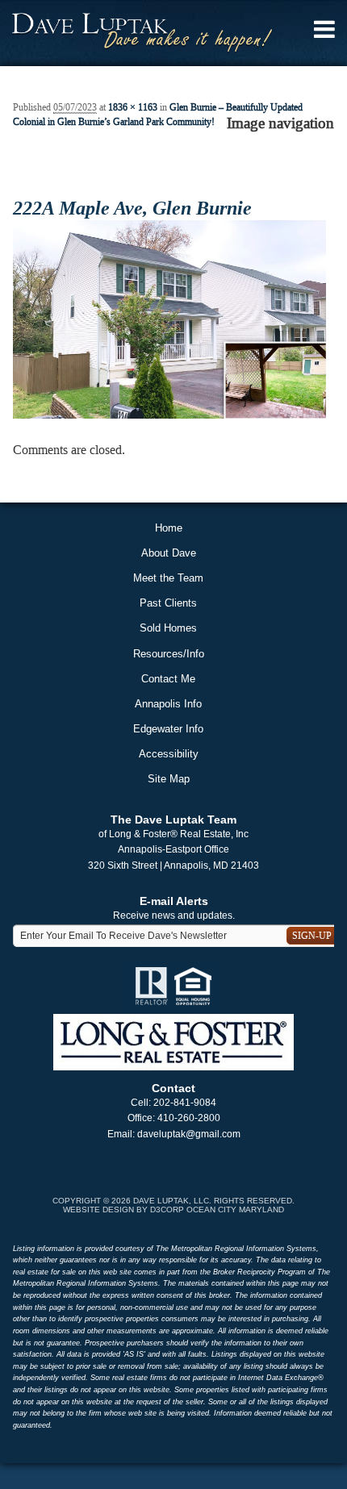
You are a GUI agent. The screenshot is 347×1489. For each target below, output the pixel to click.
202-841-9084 (184, 1102)
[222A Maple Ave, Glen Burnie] (169, 318)
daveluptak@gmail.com (188, 1134)
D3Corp (167, 1209)
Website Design (98, 1209)
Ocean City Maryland (235, 1209)
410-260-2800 (188, 1118)
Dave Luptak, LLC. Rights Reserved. (214, 1200)
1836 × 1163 (132, 107)
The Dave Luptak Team (173, 819)
